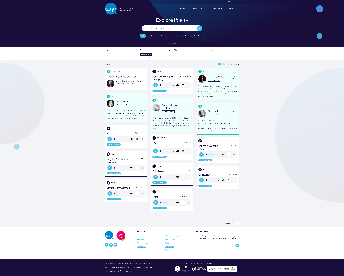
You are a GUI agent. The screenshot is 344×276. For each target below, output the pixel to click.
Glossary (168, 243)
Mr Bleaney (204, 174)
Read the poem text (159, 91)
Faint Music (158, 171)
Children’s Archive (199, 8)
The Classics (197, 35)
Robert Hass (188, 171)
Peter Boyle (142, 159)
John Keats (122, 101)
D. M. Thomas (141, 133)
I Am (154, 143)
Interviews (171, 35)
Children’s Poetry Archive (174, 236)
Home (139, 236)
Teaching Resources (172, 239)
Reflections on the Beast (208, 147)
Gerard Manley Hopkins (169, 107)
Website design (109, 271)
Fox (109, 133)
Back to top (229, 223)
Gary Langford (233, 145)
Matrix (117, 271)
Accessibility (108, 267)
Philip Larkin (214, 111)
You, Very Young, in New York (162, 78)
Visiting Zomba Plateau (119, 187)
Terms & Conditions (148, 267)
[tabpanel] (121, 53)
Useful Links (169, 246)
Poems (151, 35)
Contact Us (141, 246)
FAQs (167, 250)
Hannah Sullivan (187, 76)
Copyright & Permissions (118, 267)
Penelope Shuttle (187, 196)
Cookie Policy (137, 267)
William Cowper (216, 76)
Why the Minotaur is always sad (117, 160)
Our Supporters (143, 243)
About (230, 8)
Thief (155, 197)
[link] (155, 85)
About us (140, 239)
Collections (184, 35)
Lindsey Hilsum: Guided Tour (121, 76)
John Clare (188, 142)
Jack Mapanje (141, 187)
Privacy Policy (129, 267)
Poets (160, 35)
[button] (177, 85)
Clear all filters (171, 43)
